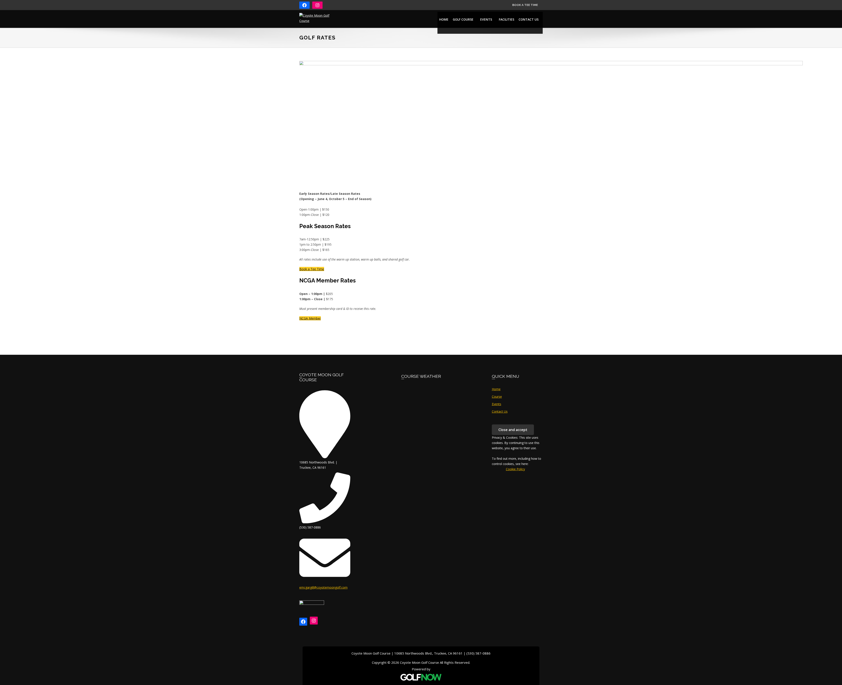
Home (496, 389)
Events (496, 404)
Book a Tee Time (525, 5)
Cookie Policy (509, 469)
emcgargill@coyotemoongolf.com (323, 587)
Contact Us (500, 411)
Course (497, 396)
